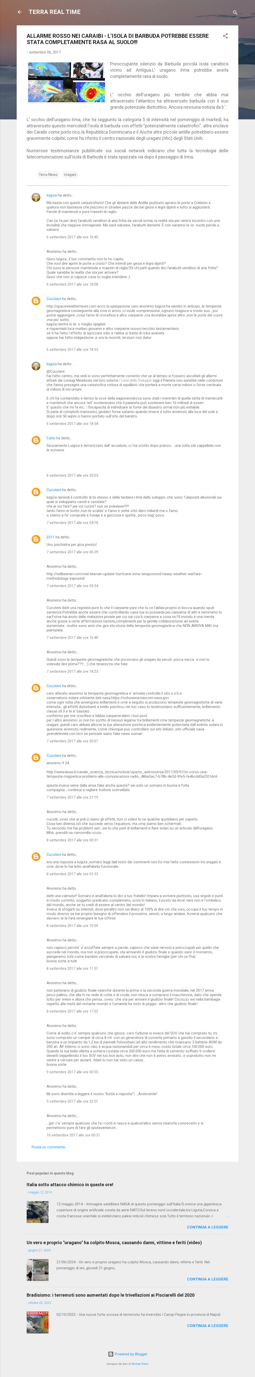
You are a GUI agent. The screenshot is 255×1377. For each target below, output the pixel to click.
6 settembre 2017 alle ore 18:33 (72, 349)
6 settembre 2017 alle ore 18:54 (72, 423)
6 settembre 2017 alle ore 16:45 (72, 237)
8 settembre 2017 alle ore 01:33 (72, 874)
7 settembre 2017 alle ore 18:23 (72, 671)
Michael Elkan (139, 1364)
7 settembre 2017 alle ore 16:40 (72, 637)
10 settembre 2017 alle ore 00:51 (73, 1135)
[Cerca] (235, 13)
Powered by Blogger (130, 1354)
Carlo (51, 438)
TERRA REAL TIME (54, 11)
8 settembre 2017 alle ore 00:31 (72, 840)
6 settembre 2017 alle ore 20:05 (72, 475)
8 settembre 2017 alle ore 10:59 (72, 925)
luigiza (52, 195)
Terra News (48, 174)
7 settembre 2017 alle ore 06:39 (72, 552)
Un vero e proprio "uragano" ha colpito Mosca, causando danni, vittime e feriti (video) (114, 1242)
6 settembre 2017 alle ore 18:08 (72, 284)
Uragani (70, 174)
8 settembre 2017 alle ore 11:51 (72, 968)
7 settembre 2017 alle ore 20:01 (72, 741)
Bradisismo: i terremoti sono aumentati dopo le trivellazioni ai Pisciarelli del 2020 (110, 1295)
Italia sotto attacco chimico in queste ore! (70, 1184)
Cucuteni (54, 299)
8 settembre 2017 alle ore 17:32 (72, 1011)
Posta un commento (48, 1147)
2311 (51, 537)
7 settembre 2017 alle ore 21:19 (72, 797)
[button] (225, 37)
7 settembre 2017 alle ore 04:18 (72, 522)
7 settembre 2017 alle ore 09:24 (72, 586)
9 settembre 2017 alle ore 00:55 (72, 1072)
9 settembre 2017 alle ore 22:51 (72, 1101)
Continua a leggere (207, 1227)
